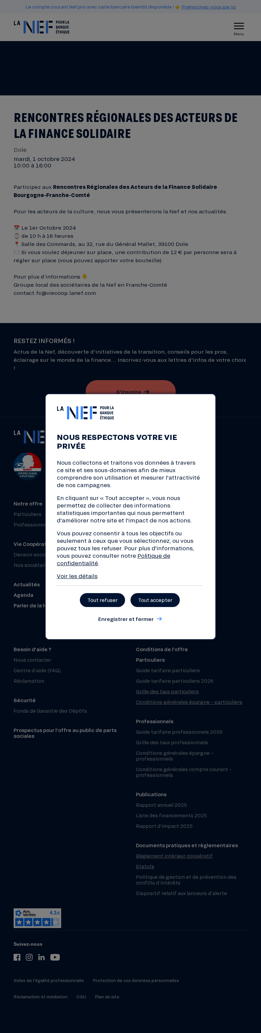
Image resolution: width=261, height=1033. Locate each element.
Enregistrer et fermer (126, 619)
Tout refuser (102, 600)
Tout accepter (155, 600)
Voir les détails (77, 576)
